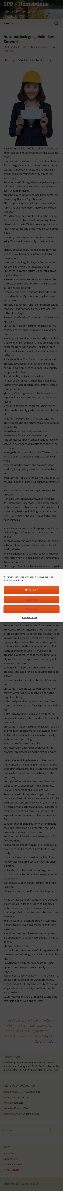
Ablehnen (31, 599)
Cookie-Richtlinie (29, 617)
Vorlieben (31, 609)
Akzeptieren (31, 590)
